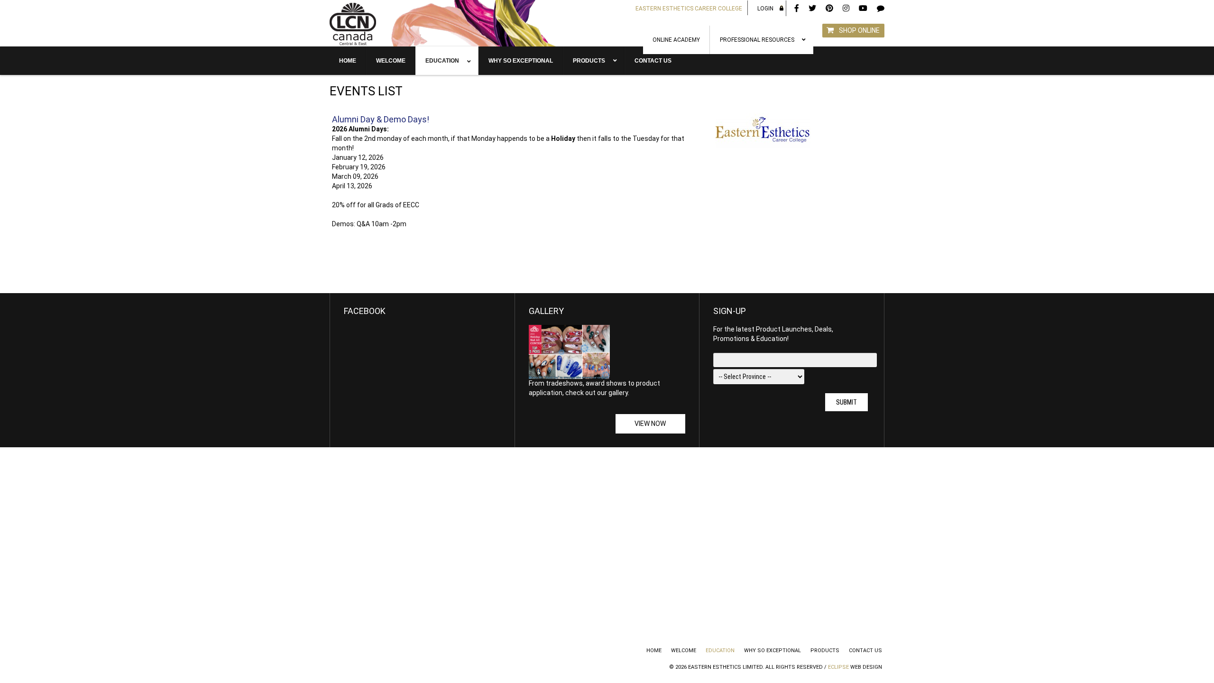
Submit (846, 402)
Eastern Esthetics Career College (688, 8)
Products (824, 650)
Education (720, 650)
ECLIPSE (838, 667)
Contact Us (865, 650)
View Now (650, 423)
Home (654, 650)
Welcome (683, 650)
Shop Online (859, 30)
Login (765, 8)
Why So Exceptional (772, 650)
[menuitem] (676, 40)
